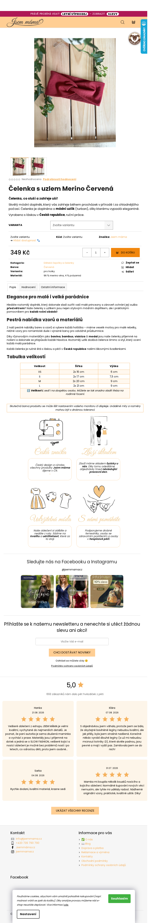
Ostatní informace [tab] (53, 287)
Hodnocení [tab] (28, 287)
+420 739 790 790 (27, 843)
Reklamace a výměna (95, 852)
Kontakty (87, 856)
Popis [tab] (13, 287)
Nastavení (28, 914)
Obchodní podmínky (94, 861)
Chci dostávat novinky (72, 652)
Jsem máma (118, 237)
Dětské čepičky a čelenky (59, 263)
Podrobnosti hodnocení (59, 179)
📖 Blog (86, 843)
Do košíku (128, 252)
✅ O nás (87, 839)
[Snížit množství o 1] (87, 252)
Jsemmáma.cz (25, 847)
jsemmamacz (25, 851)
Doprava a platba (92, 848)
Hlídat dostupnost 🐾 (26, 240)
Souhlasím (119, 898)
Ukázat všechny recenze (75, 810)
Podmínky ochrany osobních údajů (72, 666)
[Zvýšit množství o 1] (104, 252)
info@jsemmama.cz (29, 839)
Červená (49, 267)
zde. (66, 904)
